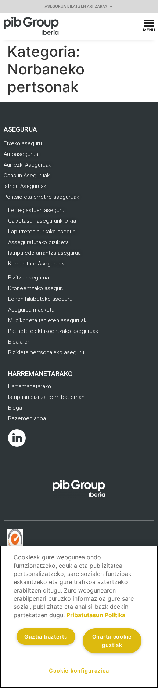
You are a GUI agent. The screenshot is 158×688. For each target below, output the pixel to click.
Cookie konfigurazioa (79, 670)
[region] (79, 617)
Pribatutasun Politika (96, 615)
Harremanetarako (40, 374)
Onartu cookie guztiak (112, 640)
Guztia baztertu (46, 636)
